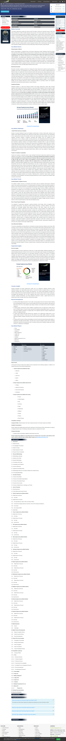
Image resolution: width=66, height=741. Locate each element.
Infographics (21, 730)
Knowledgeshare (21, 729)
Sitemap (20, 736)
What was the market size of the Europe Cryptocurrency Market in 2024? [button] (24, 700)
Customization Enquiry (5, 11)
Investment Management (9, 3)
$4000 (64, 6)
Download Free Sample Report (33, 126)
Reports (3, 730)
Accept (58, 739)
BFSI (3, 3)
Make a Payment (38, 736)
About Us (36, 729)
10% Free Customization (60, 60)
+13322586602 (57, 734)
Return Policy (37, 732)
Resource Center (54, 1)
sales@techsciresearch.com (42, 437)
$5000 (64, 8)
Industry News (21, 733)
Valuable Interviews (22, 735)
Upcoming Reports (5, 732)
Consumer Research (46, 1)
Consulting (39, 1)
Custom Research (5, 727)
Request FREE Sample (5, 27)
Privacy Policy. (37, 738)
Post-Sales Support (61, 55)
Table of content (5, 20)
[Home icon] (62, 1)
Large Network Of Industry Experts (61, 62)
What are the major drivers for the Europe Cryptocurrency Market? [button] (23, 707)
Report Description (4, 18)
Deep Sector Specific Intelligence (61, 65)
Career (36, 727)
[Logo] (5, 1)
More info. (18, 739)
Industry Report (33, 1)
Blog (3, 735)
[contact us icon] (60, 1)
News (20, 727)
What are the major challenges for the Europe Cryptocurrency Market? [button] (24, 714)
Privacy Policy (37, 735)
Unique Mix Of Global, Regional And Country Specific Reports (61, 69)
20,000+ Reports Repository (61, 58)
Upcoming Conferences (6, 736)
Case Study (21, 732)
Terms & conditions (38, 733)
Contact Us (37, 730)
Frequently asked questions (5, 22)
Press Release (4, 733)
